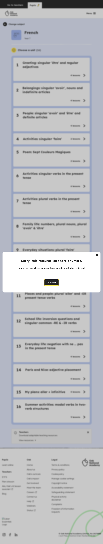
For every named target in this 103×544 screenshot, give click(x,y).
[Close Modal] (97, 255)
